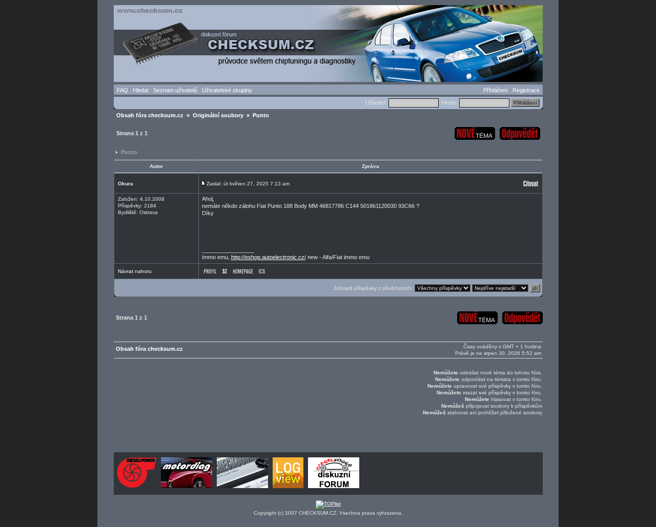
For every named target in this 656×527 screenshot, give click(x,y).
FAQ (122, 90)
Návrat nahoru (135, 271)
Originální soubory (218, 115)
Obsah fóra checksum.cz (149, 115)
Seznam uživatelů (175, 90)
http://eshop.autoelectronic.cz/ (268, 257)
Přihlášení (495, 90)
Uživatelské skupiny (227, 90)
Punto (129, 152)
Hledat (141, 90)
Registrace (526, 90)
